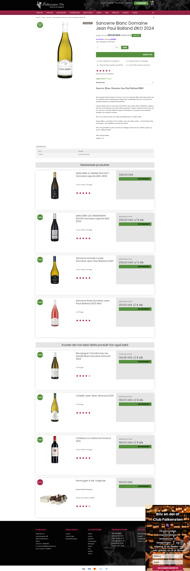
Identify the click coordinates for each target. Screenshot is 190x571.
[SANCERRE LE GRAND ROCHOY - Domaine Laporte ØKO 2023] (55, 189)
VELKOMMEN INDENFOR (167, 568)
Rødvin (40, 12)
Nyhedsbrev (119, 3)
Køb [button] (125, 47)
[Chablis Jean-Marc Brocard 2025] (55, 412)
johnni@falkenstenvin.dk (48, 546)
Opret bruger (70, 536)
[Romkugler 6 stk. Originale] (55, 497)
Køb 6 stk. (148, 54)
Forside (103, 3)
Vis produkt (144, 179)
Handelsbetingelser (143, 539)
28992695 (141, 3)
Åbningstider (141, 534)
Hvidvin (49, 12)
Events (125, 12)
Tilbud (135, 12)
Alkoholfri (61, 12)
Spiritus (115, 12)
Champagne (75, 12)
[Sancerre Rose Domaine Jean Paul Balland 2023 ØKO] (55, 317)
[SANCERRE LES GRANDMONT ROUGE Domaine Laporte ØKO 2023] (55, 232)
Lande (98, 12)
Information (129, 3)
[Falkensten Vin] (50, 5)
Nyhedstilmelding (71, 539)
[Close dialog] (187, 507)
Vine (106, 12)
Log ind (68, 534)
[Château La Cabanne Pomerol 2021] (55, 454)
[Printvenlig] (153, 17)
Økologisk (88, 12)
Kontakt (139, 536)
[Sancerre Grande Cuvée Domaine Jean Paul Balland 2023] (55, 274)
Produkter (111, 3)
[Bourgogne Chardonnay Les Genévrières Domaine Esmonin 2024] (55, 369)
